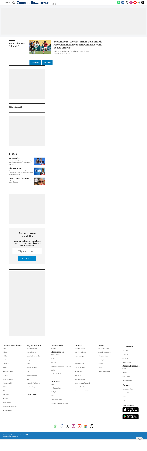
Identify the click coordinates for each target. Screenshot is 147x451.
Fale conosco (30, 391)
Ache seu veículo (103, 348)
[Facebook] (122, 4)
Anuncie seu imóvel (80, 352)
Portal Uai (125, 393)
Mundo (5, 367)
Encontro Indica (127, 380)
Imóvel (78, 345)
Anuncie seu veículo (104, 352)
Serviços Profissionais (57, 374)
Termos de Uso (7, 410)
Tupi (123, 400)
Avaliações (101, 360)
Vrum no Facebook (104, 371)
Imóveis (53, 358)
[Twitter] (126, 4)
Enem (28, 364)
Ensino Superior (31, 352)
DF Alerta (125, 350)
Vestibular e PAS (32, 375)
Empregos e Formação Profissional (61, 366)
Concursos (32, 394)
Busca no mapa (79, 356)
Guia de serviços (80, 367)
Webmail (53, 348)
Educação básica (32, 348)
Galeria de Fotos (80, 379)
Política (5, 356)
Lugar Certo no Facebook (82, 383)
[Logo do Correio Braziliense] (33, 3)
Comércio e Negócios (57, 378)
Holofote (5, 391)
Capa (4, 348)
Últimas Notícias (32, 367)
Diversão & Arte (8, 371)
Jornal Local (126, 354)
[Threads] (142, 4)
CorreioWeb (57, 345)
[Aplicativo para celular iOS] (130, 409)
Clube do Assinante (56, 399)
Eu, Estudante (34, 345)
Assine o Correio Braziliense (59, 403)
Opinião (5, 387)
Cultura (29, 371)
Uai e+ (124, 397)
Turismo (5, 398)
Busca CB (53, 396)
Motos (100, 367)
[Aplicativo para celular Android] (130, 416)
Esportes (5, 375)
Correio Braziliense (12, 345)
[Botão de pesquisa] (13, 2)
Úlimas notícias (79, 364)
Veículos (53, 362)
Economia (6, 364)
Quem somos (7, 402)
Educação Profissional (33, 383)
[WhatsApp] (118, 4)
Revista (124, 372)
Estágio (29, 360)
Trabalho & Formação (33, 356)
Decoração (78, 375)
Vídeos (100, 364)
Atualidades (126, 376)
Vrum (101, 345)
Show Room (78, 371)
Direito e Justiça (8, 379)
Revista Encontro (131, 366)
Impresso (55, 381)
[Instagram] (131, 4)
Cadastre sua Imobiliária (82, 391)
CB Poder (125, 358)
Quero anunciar (55, 354)
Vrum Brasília (126, 362)
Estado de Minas (127, 389)
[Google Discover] (139, 3)
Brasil (4, 360)
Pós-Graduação (31, 387)
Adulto (53, 370)
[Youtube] (135, 4)
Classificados (57, 352)
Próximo (47, 62)
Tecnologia (6, 395)
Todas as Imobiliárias (81, 387)
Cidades (5, 352)
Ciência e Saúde (7, 383)
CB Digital (54, 392)
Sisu (28, 379)
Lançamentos (79, 360)
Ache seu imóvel (80, 348)
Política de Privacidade (9, 406)
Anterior (35, 62)
